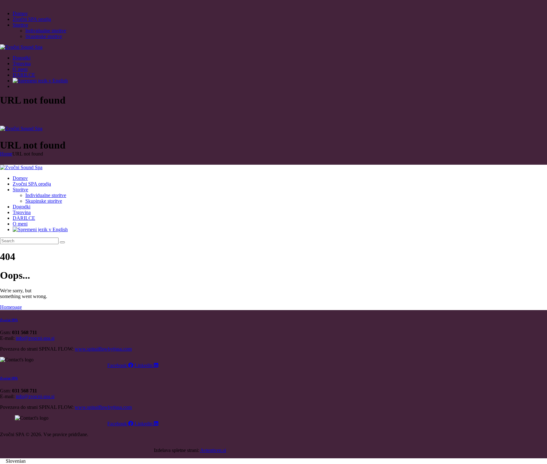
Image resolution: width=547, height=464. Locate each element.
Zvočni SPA (9, 320)
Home (6, 153)
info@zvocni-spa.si (35, 338)
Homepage (11, 307)
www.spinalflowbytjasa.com (103, 349)
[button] (273, 461)
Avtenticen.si (213, 450)
